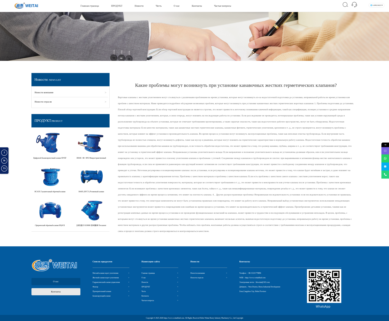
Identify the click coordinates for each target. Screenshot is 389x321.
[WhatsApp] (385, 158)
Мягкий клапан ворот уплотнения (105, 273)
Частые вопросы (222, 6)
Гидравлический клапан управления (106, 282)
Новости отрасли (44, 102)
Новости (139, 6)
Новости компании (45, 92)
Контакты (197, 6)
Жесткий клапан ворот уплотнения (106, 278)
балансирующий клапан (101, 296)
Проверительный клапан (102, 291)
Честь (159, 6)
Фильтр (95, 287)
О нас (177, 6)
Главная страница (90, 6)
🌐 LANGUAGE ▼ (376, 5)
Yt (4, 168)
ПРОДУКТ (116, 6)
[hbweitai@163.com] (385, 166)
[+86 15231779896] (385, 174)
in (4, 160)
